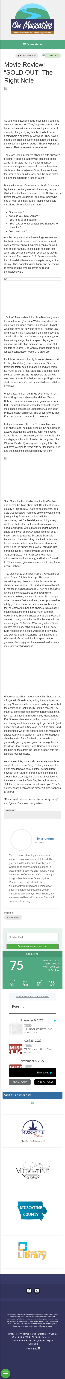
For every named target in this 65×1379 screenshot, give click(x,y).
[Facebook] (29, 1291)
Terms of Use (29, 1333)
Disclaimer (43, 1333)
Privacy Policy (14, 1333)
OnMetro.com (18, 1340)
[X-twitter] (37, 1291)
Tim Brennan (53, 55)
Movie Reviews (13, 917)
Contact (54, 1333)
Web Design (33, 1340)
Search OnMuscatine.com (33, 946)
